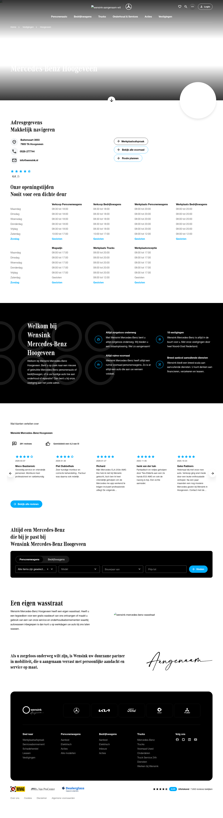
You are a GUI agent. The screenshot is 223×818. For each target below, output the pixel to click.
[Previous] (10, 473)
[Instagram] (183, 739)
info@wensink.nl (25, 160)
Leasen (27, 753)
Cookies (28, 798)
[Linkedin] (189, 739)
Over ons (14, 798)
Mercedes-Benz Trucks (146, 742)
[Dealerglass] (73, 789)
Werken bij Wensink (147, 766)
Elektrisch (66, 744)
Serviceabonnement (34, 744)
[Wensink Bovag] (17, 789)
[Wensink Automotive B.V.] (106, 6)
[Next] (212, 473)
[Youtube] (195, 739)
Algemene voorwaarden (63, 798)
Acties (64, 748)
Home (13, 27)
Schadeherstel (30, 748)
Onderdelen (143, 753)
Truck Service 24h (147, 757)
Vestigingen (28, 27)
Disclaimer (42, 798)
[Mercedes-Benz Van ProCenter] (42, 789)
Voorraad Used (145, 748)
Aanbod (65, 739)
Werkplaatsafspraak (33, 739)
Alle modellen (68, 753)
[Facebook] (177, 739)
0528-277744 (23, 151)
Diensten (142, 761)
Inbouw (103, 748)
